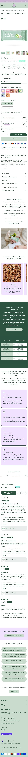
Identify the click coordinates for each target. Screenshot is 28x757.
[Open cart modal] (25, 5)
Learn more (10, 149)
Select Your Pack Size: (8, 100)
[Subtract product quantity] (2, 134)
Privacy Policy (19, 747)
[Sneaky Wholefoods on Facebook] (2, 730)
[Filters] (21, 493)
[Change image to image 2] (8, 53)
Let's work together (8, 723)
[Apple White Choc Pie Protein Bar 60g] (14, 36)
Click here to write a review (8, 492)
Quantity (3, 131)
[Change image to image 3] (13, 53)
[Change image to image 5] (23, 53)
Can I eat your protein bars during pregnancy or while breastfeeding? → (14, 661)
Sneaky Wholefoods (15, 743)
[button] (4, 58)
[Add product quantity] (7, 134)
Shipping (3, 747)
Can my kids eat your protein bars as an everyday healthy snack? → (14, 673)
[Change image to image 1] (3, 53)
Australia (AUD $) (8, 741)
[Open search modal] (4, 5)
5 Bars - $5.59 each (8, 108)
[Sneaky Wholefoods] (14, 5)
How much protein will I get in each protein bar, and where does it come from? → (14, 655)
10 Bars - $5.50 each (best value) (11, 112)
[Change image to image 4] (18, 53)
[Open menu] (1, 5)
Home (2, 10)
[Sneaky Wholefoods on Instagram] (4, 730)
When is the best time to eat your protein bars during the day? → (14, 667)
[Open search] (18, 493)
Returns (3, 750)
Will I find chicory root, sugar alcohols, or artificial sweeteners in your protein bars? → (14, 649)
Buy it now (14, 139)
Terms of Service (10, 747)
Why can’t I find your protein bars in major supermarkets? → (14, 679)
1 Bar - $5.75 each (7, 103)
